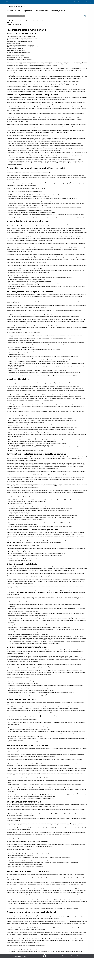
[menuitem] (69, 2)
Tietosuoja (84, 955)
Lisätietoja (88, 2)
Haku (74, 2)
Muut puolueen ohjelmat (12, 15)
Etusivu (69, 2)
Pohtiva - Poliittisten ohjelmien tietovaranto (12, 2)
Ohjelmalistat (81, 2)
